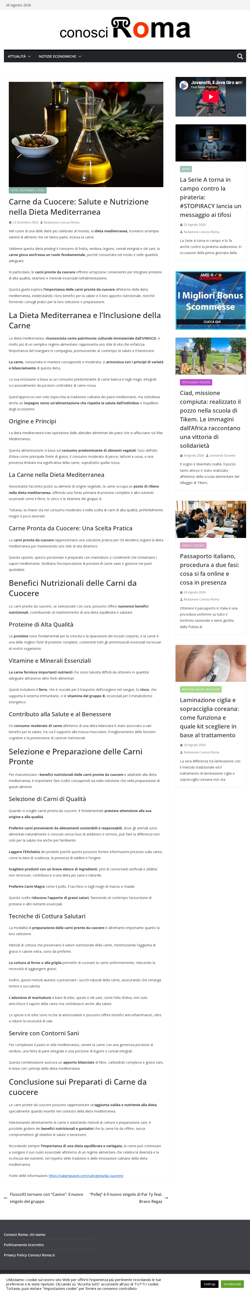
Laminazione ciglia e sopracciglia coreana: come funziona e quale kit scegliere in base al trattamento (209, 717)
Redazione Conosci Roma (61, 222)
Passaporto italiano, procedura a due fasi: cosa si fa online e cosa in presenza (209, 569)
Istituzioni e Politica (196, 382)
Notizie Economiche (57, 56)
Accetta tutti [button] (232, 1284)
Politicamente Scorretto (24, 1244)
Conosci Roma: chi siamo (24, 1234)
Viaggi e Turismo (193, 545)
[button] (28, 56)
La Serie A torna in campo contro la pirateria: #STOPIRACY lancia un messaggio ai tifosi (210, 197)
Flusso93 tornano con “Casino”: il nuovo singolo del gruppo (46, 1198)
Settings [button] (210, 1284)
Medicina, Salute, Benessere (201, 689)
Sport (186, 169)
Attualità (17, 56)
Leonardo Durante (222, 455)
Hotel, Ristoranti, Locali (28, 190)
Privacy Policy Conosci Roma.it (29, 1255)
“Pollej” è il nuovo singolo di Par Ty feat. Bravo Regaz (126, 1198)
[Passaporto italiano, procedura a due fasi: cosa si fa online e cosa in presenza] (211, 519)
